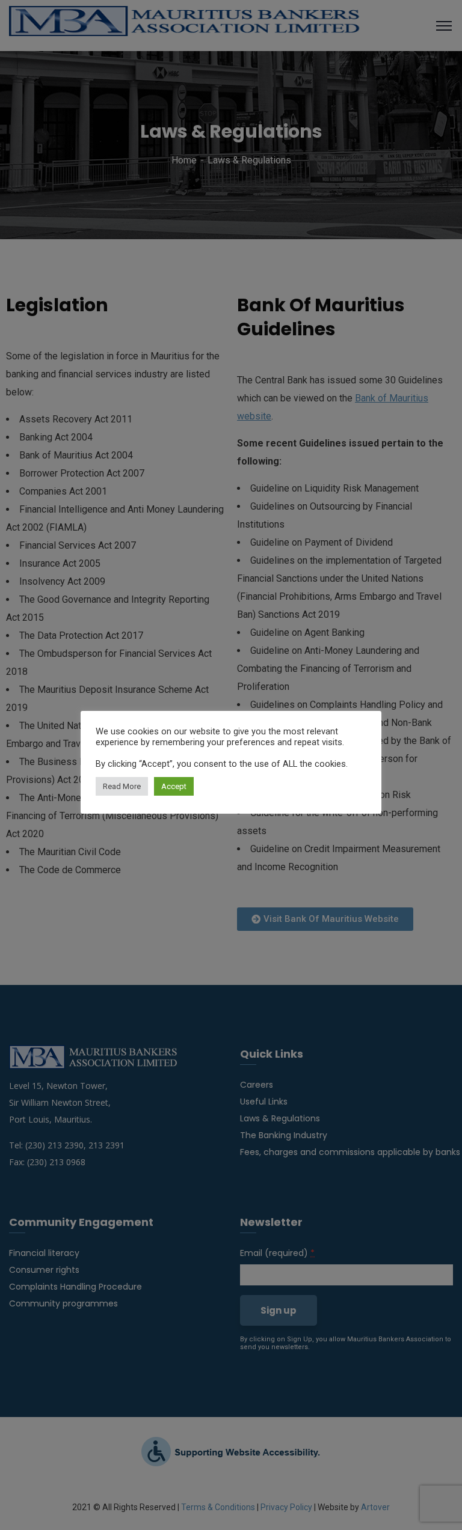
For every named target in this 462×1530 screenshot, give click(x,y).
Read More (122, 786)
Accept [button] (173, 786)
